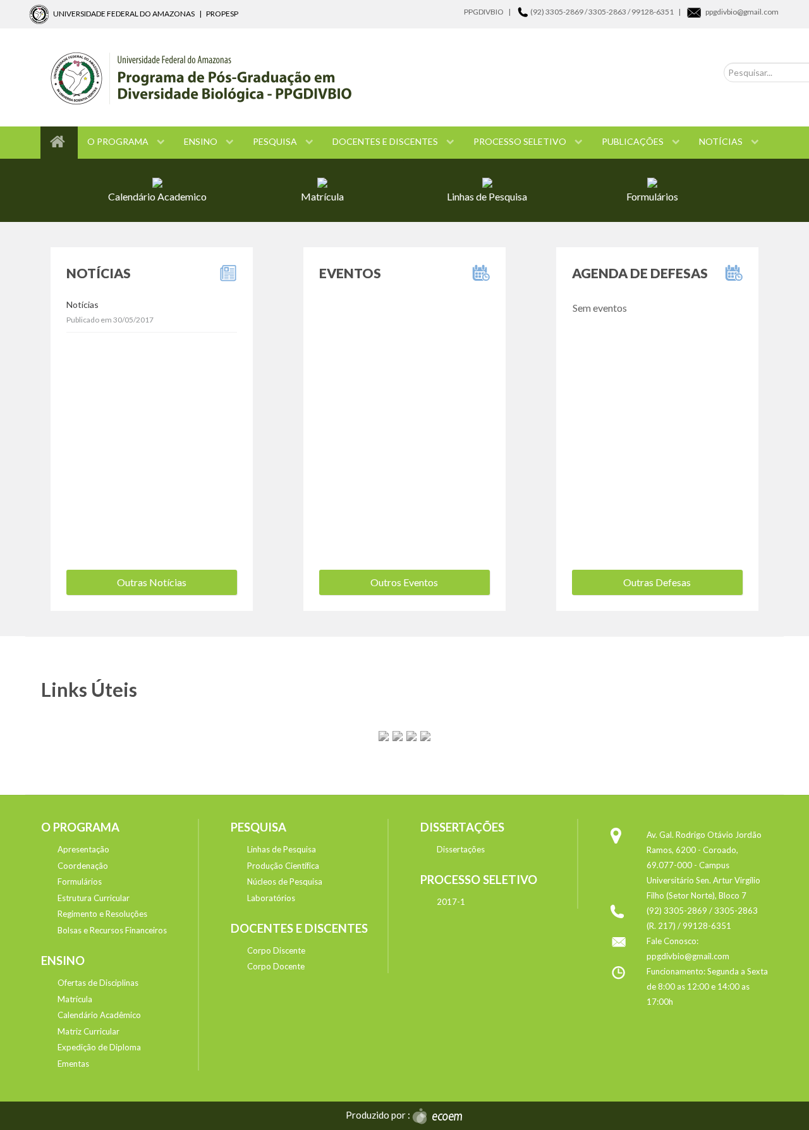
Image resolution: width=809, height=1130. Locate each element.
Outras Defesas (657, 582)
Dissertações (461, 849)
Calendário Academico (157, 196)
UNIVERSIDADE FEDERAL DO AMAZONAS (124, 13)
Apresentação (83, 849)
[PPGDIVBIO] (360, 77)
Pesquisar (747, 52)
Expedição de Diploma (99, 1047)
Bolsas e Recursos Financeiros (112, 930)
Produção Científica (283, 866)
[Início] (59, 142)
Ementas (73, 1064)
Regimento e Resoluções (102, 914)
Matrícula (322, 196)
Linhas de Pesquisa (487, 196)
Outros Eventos (404, 582)
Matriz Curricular (88, 1031)
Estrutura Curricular (94, 898)
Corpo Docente (276, 966)
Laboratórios (271, 898)
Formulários (652, 196)
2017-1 (451, 902)
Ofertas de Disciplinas (98, 983)
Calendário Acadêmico (99, 1015)
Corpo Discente (276, 950)
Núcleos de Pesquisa (284, 881)
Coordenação (83, 866)
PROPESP (222, 13)
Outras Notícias (151, 582)
